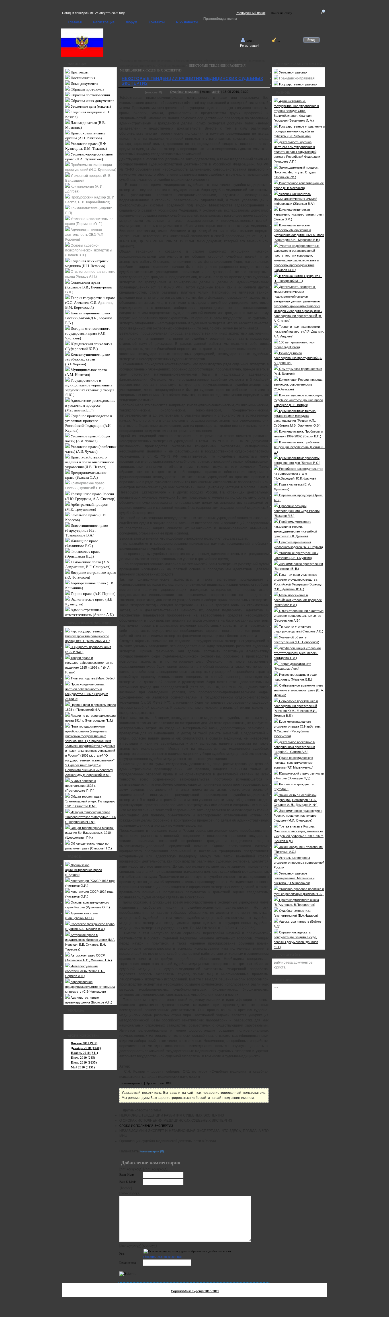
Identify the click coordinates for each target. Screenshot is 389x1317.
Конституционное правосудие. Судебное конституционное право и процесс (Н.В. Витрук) (298, 400)
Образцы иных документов (92, 101)
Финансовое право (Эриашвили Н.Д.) (83, 553)
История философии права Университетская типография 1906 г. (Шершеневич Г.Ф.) (90, 817)
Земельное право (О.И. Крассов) (86, 517)
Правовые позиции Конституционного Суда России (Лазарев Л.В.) (297, 510)
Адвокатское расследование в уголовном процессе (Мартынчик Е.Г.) (90, 405)
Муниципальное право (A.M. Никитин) (86, 372)
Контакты (157, 22)
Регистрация (103, 22)
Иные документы (84, 83)
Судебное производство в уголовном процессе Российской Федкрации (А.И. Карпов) (88, 423)
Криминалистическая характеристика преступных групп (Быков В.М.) (299, 214)
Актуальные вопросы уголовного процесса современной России (299, 862)
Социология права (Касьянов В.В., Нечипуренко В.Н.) (88, 287)
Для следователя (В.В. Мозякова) (85, 125)
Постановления (82, 78)
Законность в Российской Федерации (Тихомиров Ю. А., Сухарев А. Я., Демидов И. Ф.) (296, 799)
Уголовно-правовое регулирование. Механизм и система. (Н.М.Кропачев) (294, 878)
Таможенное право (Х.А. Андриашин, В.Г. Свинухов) (87, 564)
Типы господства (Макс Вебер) (93, 678)
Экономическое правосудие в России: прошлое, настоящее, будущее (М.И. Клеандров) (298, 815)
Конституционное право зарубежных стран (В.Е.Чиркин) (87, 359)
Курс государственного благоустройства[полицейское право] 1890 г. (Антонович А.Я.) (87, 636)
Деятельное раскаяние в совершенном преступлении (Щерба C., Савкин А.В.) (294, 746)
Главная (75, 22)
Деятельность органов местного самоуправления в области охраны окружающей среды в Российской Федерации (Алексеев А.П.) (297, 151)
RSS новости (187, 22)
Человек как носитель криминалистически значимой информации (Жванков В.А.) (295, 198)
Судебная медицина (171, 65)
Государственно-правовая (297, 84)
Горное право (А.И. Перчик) (92, 593)
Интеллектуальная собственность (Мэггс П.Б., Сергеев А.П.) (85, 971)
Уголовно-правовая (292, 72)
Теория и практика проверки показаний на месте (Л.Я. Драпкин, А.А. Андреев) (299, 331)
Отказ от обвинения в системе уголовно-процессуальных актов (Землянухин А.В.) (299, 615)
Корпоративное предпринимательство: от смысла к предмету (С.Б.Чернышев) (90, 986)
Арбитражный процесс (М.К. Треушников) (86, 506)
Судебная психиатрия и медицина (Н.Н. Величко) (86, 263)
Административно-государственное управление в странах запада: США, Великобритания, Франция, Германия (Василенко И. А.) (296, 110)
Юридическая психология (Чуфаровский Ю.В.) (88, 346)
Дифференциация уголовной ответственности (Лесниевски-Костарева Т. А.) (297, 652)
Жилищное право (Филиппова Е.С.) (82, 543)
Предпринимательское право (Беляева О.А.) (86, 475)
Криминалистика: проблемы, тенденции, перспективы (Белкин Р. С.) (299, 447)
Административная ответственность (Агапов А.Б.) (89, 612)
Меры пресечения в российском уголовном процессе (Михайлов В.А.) (298, 600)
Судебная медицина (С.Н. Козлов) (88, 114)
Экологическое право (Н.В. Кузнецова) (89, 601)
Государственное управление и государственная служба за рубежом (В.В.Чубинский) (299, 131)
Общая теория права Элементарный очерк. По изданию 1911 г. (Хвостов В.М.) (90, 801)
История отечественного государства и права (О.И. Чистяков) (87, 333)
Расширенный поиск (250, 13)
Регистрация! (249, 45)
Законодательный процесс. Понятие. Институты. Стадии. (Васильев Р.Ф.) (296, 172)
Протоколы (79, 72)
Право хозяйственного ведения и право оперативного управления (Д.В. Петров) (89, 462)
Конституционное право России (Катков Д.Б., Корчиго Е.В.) (88, 318)
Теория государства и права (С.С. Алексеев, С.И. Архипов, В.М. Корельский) (90, 303)
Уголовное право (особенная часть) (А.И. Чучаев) (90, 449)
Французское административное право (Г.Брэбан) (83, 869)
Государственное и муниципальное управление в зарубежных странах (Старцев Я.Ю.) (89, 387)
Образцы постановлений (90, 95)
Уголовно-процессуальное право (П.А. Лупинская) (89, 156)
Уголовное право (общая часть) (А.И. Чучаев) (87, 438)
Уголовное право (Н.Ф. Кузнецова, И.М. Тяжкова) (86, 146)
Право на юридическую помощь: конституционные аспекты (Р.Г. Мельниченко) (294, 762)
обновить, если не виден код (162, 1256)
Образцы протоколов (87, 89)
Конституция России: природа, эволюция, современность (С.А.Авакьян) (298, 384)
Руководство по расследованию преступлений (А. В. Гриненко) (298, 357)
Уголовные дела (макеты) (90, 106)
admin (216, 91)
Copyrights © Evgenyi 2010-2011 (195, 1291)
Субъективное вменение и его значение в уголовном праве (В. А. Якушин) (299, 690)
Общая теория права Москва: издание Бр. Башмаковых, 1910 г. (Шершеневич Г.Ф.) (89, 832)
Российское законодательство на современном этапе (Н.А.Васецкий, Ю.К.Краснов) (298, 473)
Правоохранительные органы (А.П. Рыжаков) (85, 135)
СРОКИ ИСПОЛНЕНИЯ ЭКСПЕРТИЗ (146, 1125)
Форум (131, 22)
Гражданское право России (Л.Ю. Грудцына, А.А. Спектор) (90, 496)
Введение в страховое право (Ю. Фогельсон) (90, 574)
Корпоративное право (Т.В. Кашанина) (89, 585)
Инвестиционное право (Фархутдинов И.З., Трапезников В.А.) (86, 530)
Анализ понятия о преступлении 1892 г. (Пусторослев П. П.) (80, 785)
